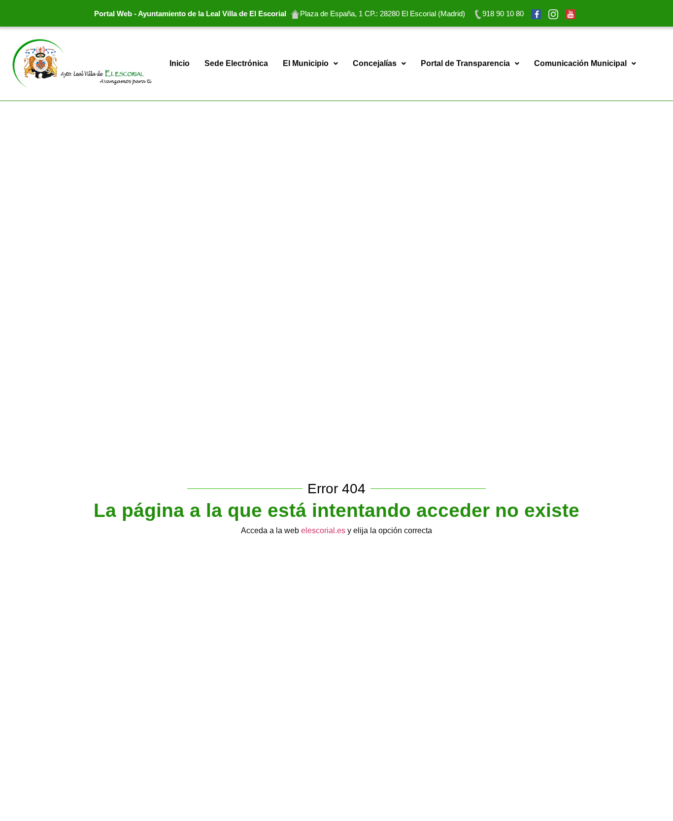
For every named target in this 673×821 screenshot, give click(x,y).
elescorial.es (322, 530)
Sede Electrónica (236, 63)
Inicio (179, 63)
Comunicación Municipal (580, 63)
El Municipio (306, 63)
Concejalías (375, 63)
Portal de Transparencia (465, 63)
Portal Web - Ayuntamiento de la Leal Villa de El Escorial (190, 13)
